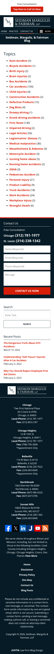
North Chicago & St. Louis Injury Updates (27, 22)
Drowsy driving (19, 112)
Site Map (27, 580)
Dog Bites (15, 107)
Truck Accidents (19, 190)
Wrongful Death (19, 205)
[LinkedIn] (23, 528)
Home (4, 31)
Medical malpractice (22, 143)
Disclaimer (27, 569)
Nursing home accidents (25, 164)
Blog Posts (27, 590)
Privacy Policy (27, 574)
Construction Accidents (24, 97)
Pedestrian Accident (22, 174)
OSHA (13, 169)
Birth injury (16, 71)
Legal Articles (18, 133)
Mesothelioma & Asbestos (26, 148)
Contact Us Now (27, 291)
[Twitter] (15, 528)
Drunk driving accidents (24, 117)
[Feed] (45, 528)
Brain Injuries (18, 76)
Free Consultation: (27, 6)
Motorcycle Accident (22, 154)
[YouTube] (37, 528)
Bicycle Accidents (20, 66)
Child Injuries (18, 91)
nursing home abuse (22, 159)
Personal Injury (19, 179)
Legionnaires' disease (23, 138)
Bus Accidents (18, 81)
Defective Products (21, 102)
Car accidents (18, 86)
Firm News (16, 122)
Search (27, 324)
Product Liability (20, 185)
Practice (13, 31)
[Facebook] (8, 528)
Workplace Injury (20, 200)
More (48, 31)
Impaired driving (20, 128)
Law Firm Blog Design (27, 650)
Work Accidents (19, 195)
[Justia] (30, 528)
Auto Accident (18, 60)
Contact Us (26, 31)
